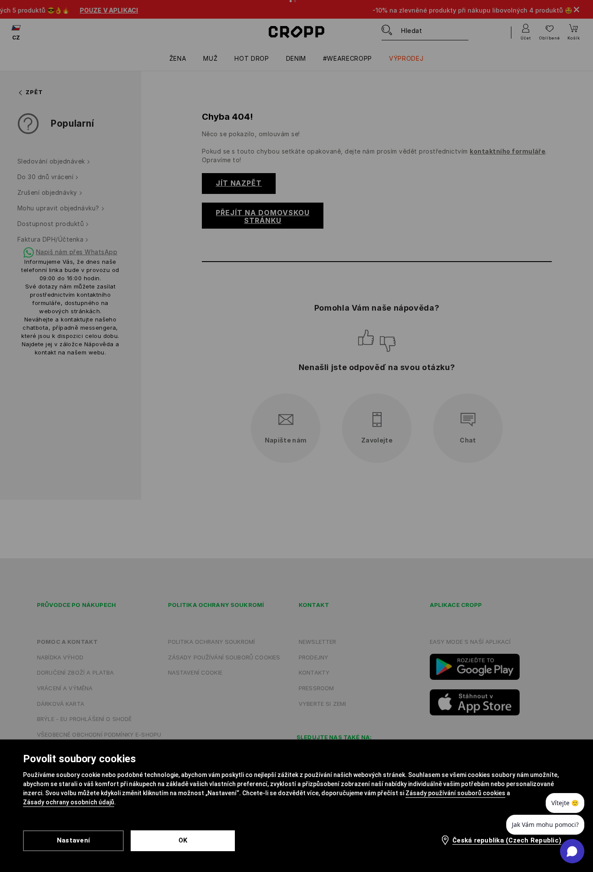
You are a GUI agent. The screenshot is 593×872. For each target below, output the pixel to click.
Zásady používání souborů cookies (455, 793)
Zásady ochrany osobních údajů (68, 802)
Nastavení (73, 840)
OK (183, 840)
